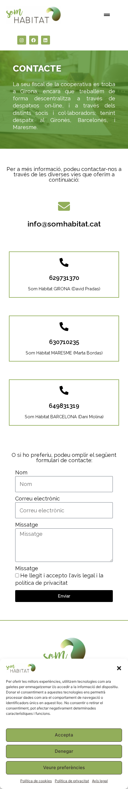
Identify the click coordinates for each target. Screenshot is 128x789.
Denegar (64, 751)
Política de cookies (36, 781)
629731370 (64, 277)
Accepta (64, 735)
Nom (21, 472)
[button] (119, 668)
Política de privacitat (72, 781)
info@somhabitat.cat (64, 223)
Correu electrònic (37, 498)
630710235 (64, 342)
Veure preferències (64, 767)
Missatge (26, 525)
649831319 (64, 405)
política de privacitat (41, 583)
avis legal (83, 575)
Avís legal (100, 781)
